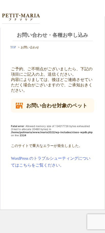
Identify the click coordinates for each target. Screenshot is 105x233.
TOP (13, 47)
